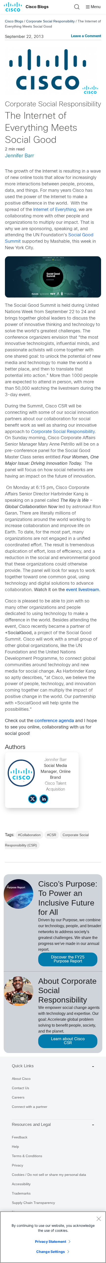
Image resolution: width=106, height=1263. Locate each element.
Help (15, 1147)
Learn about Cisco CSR (68, 1041)
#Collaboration (29, 835)
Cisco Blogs (37, 7)
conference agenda (54, 721)
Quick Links (23, 1066)
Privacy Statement (50, 1241)
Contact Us (20, 1088)
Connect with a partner (29, 1107)
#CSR (51, 835)
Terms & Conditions (27, 1156)
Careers (18, 1097)
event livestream (82, 590)
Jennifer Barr (19, 156)
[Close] (98, 1218)
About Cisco (21, 1079)
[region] (53, 1237)
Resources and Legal (31, 1124)
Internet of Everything (54, 210)
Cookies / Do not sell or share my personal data (49, 1175)
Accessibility (21, 1184)
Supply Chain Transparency (33, 1203)
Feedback (19, 1137)
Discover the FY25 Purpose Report (68, 959)
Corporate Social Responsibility (50, 21)
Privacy (17, 1165)
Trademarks (21, 1193)
